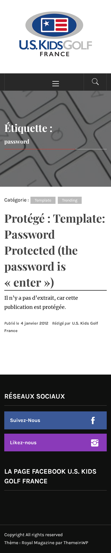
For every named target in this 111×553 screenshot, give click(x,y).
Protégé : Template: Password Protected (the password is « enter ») (54, 249)
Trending (69, 200)
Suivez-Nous (25, 420)
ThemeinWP (75, 542)
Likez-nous (23, 442)
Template (43, 200)
